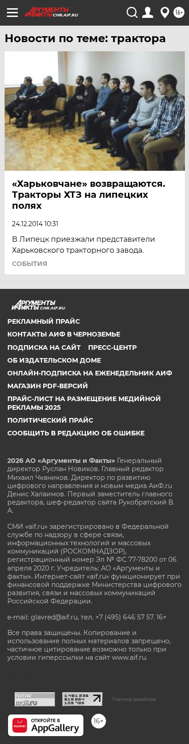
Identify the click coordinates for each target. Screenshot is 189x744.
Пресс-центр (112, 347)
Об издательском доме (54, 360)
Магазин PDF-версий (47, 386)
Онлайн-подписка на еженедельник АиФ (89, 373)
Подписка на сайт (44, 347)
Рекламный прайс (43, 321)
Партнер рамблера (134, 699)
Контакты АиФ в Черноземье (63, 334)
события (29, 264)
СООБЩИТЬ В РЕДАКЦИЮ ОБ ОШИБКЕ (76, 433)
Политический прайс (50, 420)
